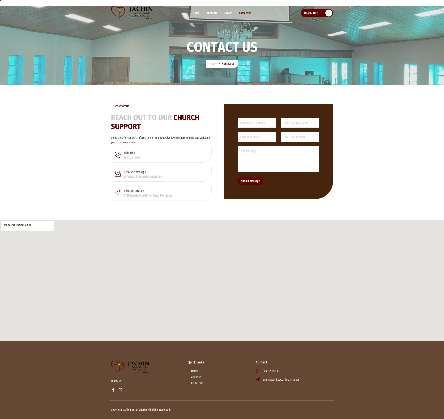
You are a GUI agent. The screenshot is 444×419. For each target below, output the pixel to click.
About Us (212, 13)
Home (196, 13)
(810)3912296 (132, 158)
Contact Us (245, 13)
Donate (228, 13)
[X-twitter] (121, 390)
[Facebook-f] (113, 390)
